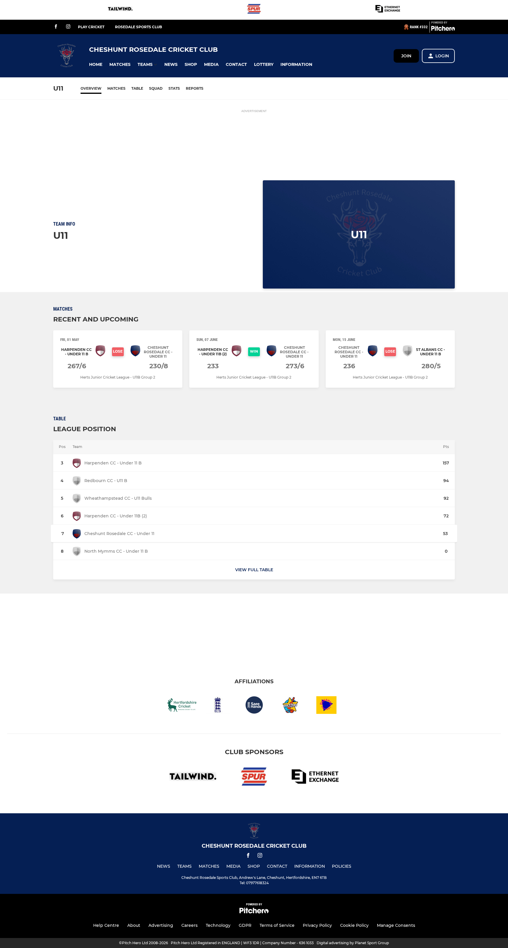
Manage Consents (396, 925)
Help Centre (106, 925)
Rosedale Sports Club (138, 27)
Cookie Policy (354, 925)
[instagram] (68, 27)
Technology (218, 925)
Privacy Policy (317, 925)
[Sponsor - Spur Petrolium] (254, 10)
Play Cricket (91, 27)
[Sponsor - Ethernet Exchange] (387, 10)
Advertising (160, 925)
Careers (189, 925)
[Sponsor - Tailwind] (120, 10)
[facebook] (56, 27)
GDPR (245, 925)
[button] (96, 64)
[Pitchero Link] (443, 29)
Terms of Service (277, 925)
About (133, 925)
